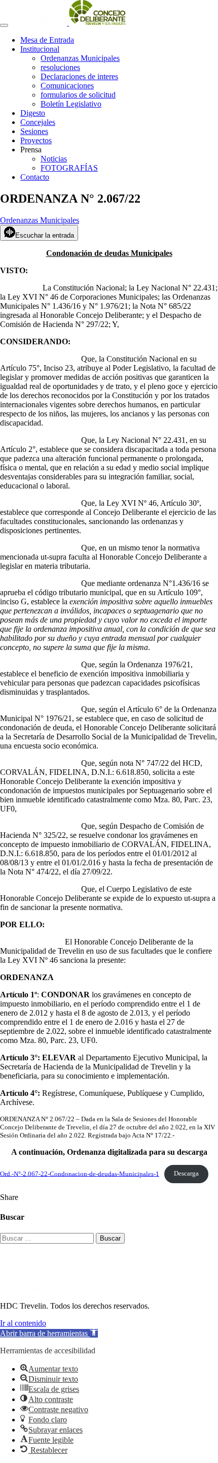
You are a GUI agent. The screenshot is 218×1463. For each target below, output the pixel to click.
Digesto (32, 113)
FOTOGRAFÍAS (69, 168)
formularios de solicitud (78, 94)
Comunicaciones (67, 85)
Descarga (186, 1173)
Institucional (39, 49)
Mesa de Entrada (47, 40)
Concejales (37, 122)
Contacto (34, 177)
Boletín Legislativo (71, 104)
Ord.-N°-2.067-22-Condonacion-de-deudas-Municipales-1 (79, 1173)
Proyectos (36, 140)
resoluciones (60, 67)
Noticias (54, 158)
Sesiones (34, 131)
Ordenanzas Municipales (80, 58)
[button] (49, 1333)
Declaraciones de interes (79, 76)
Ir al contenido (23, 1323)
